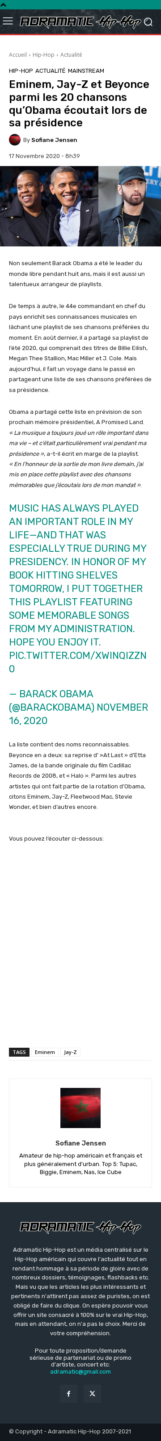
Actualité (71, 54)
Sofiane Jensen (54, 140)
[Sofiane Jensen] (16, 140)
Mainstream (86, 71)
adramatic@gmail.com (80, 1371)
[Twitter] (92, 1393)
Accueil (18, 54)
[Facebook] (68, 1393)
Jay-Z (70, 1052)
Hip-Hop (44, 54)
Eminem (45, 1052)
